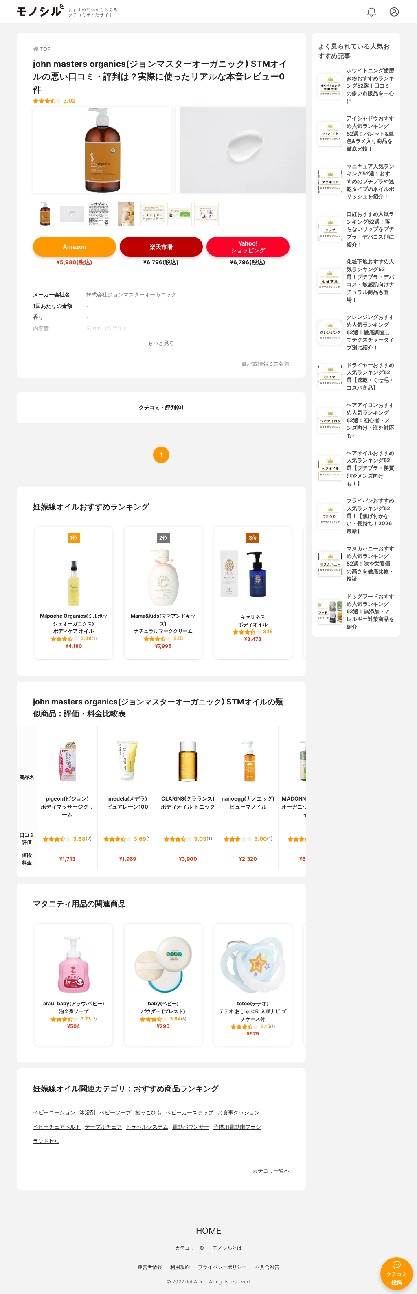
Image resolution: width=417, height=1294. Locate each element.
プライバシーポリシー (222, 1267)
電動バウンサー (190, 1127)
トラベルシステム (147, 1127)
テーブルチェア (103, 1127)
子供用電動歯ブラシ (237, 1127)
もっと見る (161, 343)
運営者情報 (150, 1267)
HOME (208, 1231)
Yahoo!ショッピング (248, 247)
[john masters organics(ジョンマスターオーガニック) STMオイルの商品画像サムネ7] (206, 214)
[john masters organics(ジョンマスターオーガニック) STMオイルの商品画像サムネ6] (179, 214)
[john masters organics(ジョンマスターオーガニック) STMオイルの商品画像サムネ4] (126, 214)
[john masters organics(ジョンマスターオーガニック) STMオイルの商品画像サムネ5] (152, 214)
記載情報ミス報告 (268, 364)
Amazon (74, 246)
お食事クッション (238, 1113)
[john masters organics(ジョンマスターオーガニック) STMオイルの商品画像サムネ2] (72, 214)
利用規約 (180, 1267)
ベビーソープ (115, 1113)
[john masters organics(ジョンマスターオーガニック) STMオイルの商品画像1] (102, 150)
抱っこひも (148, 1113)
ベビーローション (54, 1113)
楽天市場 (161, 246)
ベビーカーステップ (189, 1113)
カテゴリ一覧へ (271, 1171)
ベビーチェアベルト (57, 1127)
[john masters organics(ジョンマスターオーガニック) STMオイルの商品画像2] (245, 150)
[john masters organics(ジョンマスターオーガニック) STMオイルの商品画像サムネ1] (45, 214)
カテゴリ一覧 (189, 1248)
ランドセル (46, 1141)
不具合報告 (267, 1267)
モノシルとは (227, 1248)
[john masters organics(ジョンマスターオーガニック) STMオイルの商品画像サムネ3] (99, 214)
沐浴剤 (87, 1113)
